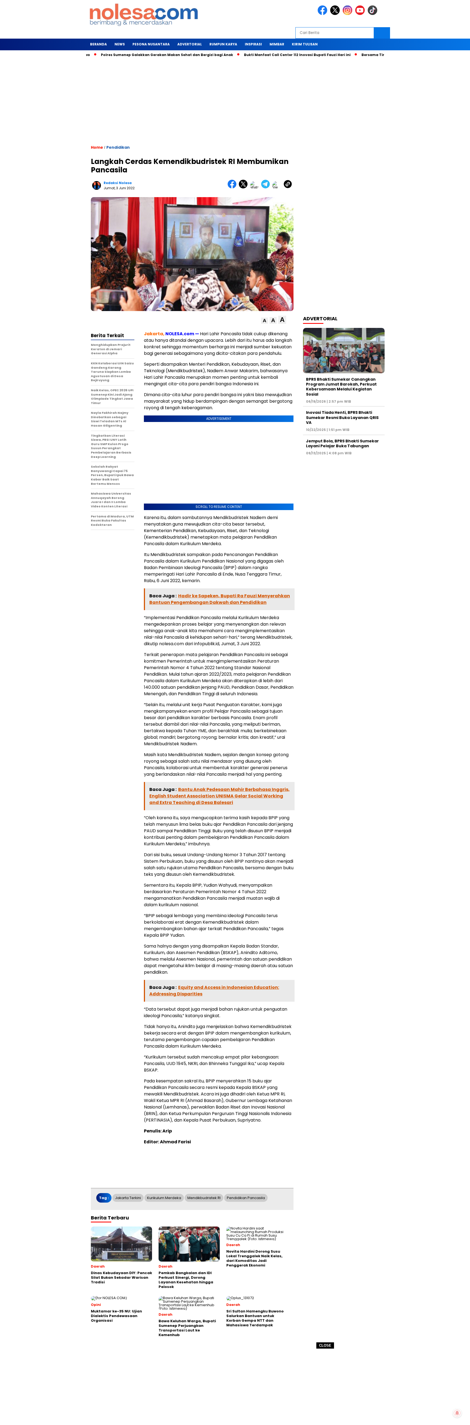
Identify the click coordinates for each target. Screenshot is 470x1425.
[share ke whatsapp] (255, 187)
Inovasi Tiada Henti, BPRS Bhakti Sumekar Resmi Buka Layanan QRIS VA (342, 417)
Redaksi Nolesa (118, 183)
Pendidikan (118, 147)
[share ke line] (277, 187)
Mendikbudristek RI (204, 1197)
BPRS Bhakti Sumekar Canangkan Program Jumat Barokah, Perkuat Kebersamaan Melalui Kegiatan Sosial (341, 387)
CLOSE (325, 1345)
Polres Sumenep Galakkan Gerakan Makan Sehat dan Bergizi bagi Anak (138, 54)
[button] (264, 321)
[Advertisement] (235, 1387)
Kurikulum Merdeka (164, 1197)
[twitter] (336, 14)
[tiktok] (373, 14)
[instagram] (348, 14)
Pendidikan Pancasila (246, 1197)
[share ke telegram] (266, 187)
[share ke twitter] (244, 187)
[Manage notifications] (457, 1413)
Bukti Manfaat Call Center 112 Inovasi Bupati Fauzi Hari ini (268, 54)
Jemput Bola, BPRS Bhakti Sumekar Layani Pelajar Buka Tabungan (342, 443)
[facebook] (323, 14)
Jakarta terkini (128, 1197)
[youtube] (361, 14)
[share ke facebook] (233, 187)
